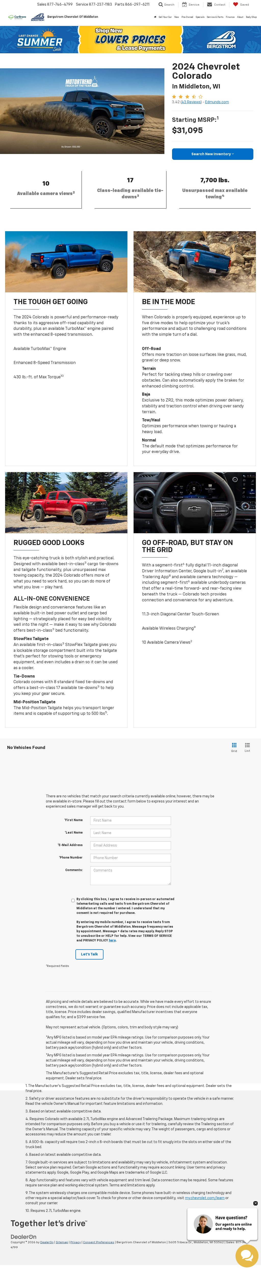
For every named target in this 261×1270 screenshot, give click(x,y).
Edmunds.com (217, 102)
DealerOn (47, 1242)
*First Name (73, 820)
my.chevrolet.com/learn (205, 1198)
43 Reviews (191, 102)
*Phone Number (71, 857)
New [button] (176, 17)
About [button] (240, 17)
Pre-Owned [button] (187, 17)
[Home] (155, 17)
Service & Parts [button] (215, 17)
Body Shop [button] (251, 17)
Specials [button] (200, 17)
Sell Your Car (165, 17)
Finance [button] (230, 17)
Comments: (74, 870)
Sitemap (62, 1242)
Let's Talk (89, 954)
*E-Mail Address (70, 845)
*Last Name (74, 832)
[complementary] (245, 1254)
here (112, 940)
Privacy (75, 1242)
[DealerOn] (24, 1237)
